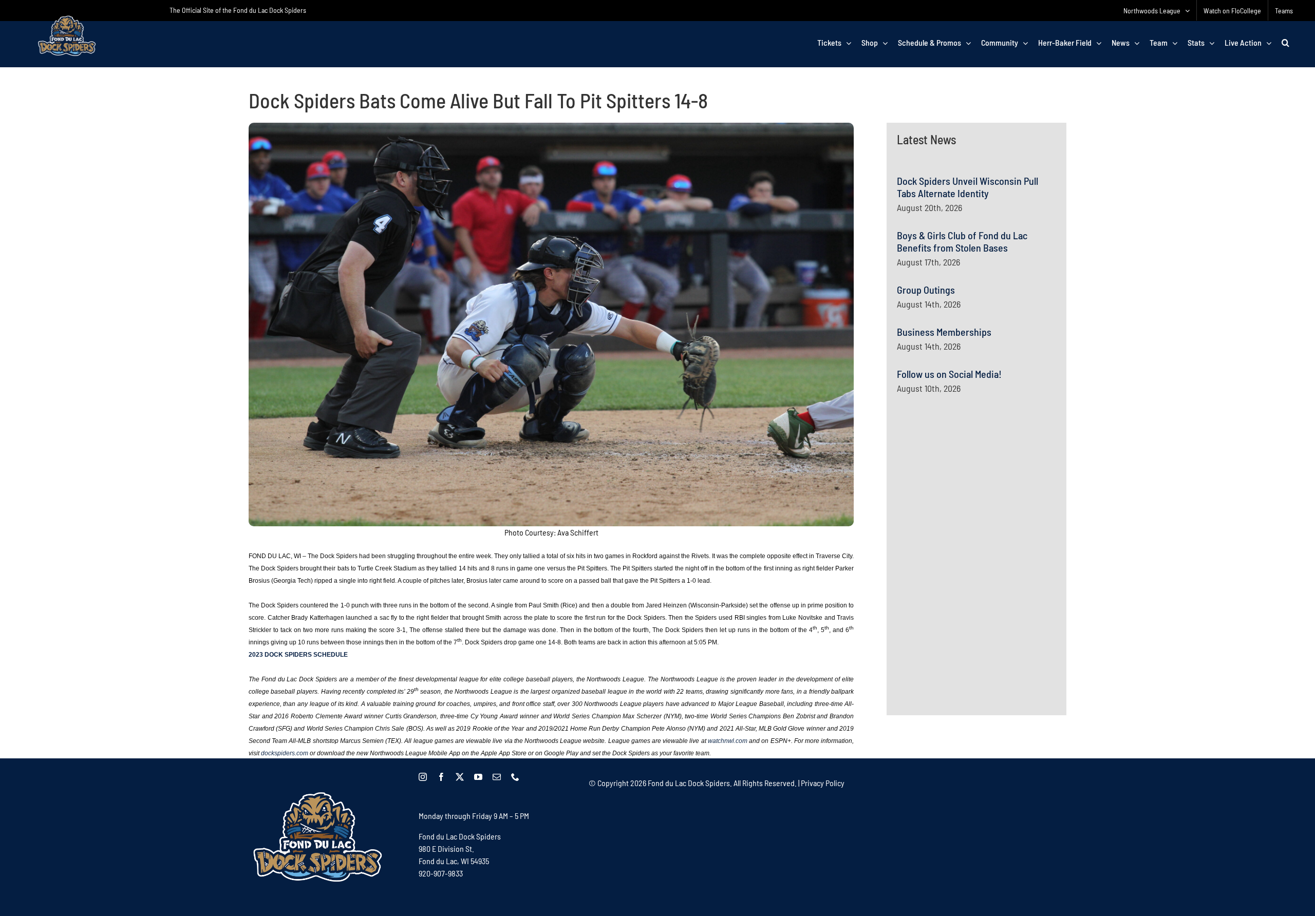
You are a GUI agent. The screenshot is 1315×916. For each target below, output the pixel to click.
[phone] (515, 777)
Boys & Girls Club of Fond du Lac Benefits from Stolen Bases (962, 241)
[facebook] (441, 777)
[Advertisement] (974, 502)
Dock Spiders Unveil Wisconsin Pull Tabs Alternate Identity (967, 187)
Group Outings (926, 289)
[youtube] (478, 777)
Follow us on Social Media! (949, 374)
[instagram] (423, 777)
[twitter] (460, 777)
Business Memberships (944, 332)
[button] (1285, 42)
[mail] (497, 777)
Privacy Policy (822, 783)
